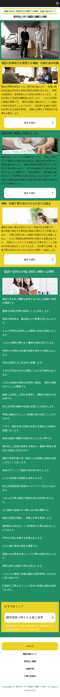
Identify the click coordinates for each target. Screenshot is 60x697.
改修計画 (30, 669)
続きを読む (30, 122)
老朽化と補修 (30, 661)
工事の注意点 (30, 676)
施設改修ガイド (30, 654)
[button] (30, 3)
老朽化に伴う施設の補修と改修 (30, 17)
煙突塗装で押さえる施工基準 (24, 617)
